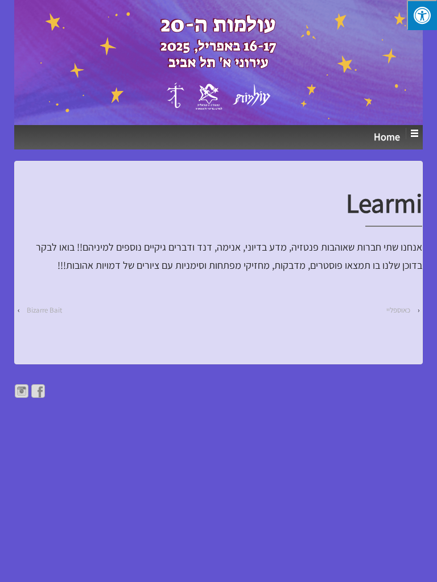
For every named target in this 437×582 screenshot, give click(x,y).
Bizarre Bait (44, 310)
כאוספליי (398, 310)
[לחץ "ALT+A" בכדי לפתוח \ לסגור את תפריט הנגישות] (422, 15)
